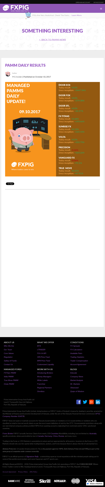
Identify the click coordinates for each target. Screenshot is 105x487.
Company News (76, 377)
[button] (101, 9)
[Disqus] (52, 224)
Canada (40, 436)
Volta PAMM (9, 377)
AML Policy (33, 472)
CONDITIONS (77, 342)
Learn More (77, 15)
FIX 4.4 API (41, 353)
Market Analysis (76, 380)
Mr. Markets (75, 384)
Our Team (8, 350)
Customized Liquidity (45, 364)
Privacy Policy (23, 472)
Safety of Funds (10, 361)
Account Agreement (78, 364)
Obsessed (74, 388)
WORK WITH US (45, 369)
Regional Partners (44, 388)
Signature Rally (32, 456)
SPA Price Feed (43, 357)
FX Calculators (76, 350)
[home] (14, 9)
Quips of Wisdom (77, 391)
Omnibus (40, 391)
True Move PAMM (11, 380)
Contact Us (8, 364)
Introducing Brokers (45, 373)
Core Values (9, 353)
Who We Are (9, 346)
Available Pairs (76, 353)
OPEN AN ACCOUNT (83, 2)
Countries (54, 433)
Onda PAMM (9, 384)
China (55, 436)
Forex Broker (8, 433)
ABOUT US (9, 342)
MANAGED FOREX (13, 369)
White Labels (42, 380)
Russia (61, 436)
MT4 (39, 346)
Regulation (8, 357)
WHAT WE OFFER (45, 342)
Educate (73, 373)
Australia (92, 433)
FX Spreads (75, 346)
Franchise (41, 384)
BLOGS (73, 369)
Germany (48, 436)
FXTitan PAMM (10, 373)
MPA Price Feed (43, 361)
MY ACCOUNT (99, 2)
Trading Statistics (77, 357)
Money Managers (44, 377)
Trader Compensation (79, 361)
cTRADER (41, 350)
